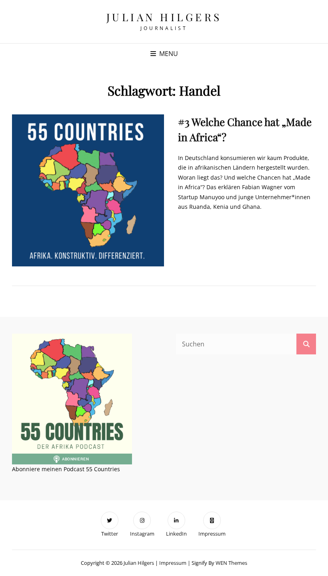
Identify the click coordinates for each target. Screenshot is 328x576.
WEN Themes (231, 562)
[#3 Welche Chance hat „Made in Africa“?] (88, 190)
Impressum (172, 562)
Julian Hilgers (164, 17)
